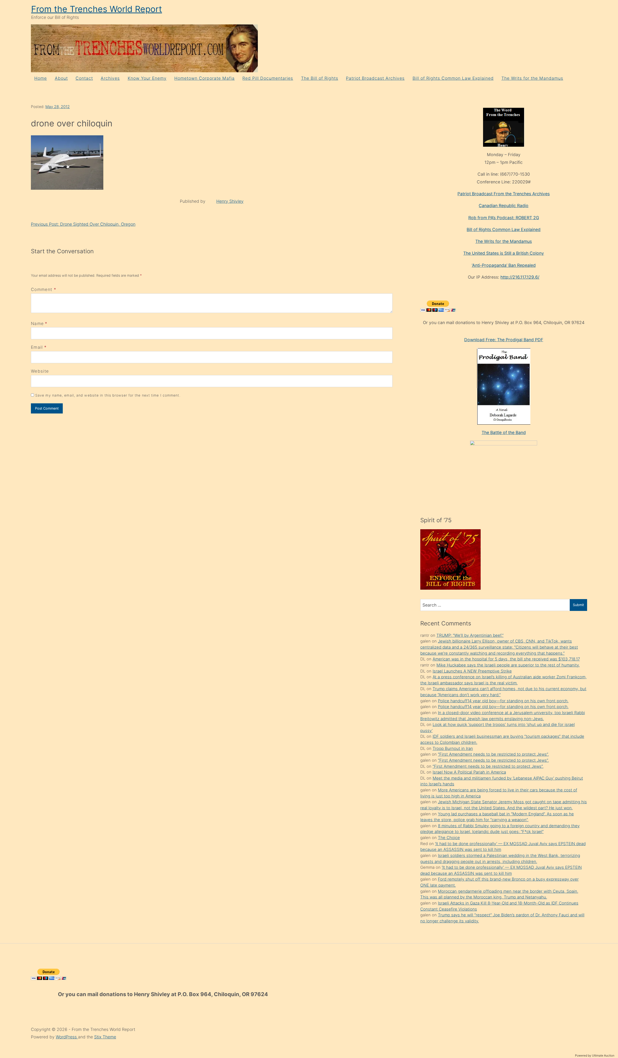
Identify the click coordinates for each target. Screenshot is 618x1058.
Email (37, 347)
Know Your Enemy (147, 78)
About (61, 78)
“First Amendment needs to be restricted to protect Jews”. (493, 754)
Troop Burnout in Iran (453, 748)
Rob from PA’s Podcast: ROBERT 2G (503, 217)
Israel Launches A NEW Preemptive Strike (472, 671)
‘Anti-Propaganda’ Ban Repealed (504, 265)
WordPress (67, 1036)
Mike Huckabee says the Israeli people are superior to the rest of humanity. (508, 665)
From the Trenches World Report (96, 9)
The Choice (449, 837)
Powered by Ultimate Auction (594, 1055)
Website (40, 371)
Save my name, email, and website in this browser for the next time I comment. (108, 395)
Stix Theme (105, 1036)
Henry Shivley (230, 201)
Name (37, 323)
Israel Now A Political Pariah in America (469, 772)
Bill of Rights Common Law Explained (453, 78)
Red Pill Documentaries (267, 78)
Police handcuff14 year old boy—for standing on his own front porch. (503, 700)
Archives (110, 78)
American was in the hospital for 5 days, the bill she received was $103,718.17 (506, 659)
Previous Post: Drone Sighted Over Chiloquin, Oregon (83, 224)
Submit (578, 605)
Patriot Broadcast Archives (375, 78)
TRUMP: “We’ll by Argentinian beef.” (470, 635)
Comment (43, 289)
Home (40, 78)
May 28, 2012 (57, 106)
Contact (84, 78)
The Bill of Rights (319, 78)
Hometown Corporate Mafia (204, 78)
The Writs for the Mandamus (532, 78)
